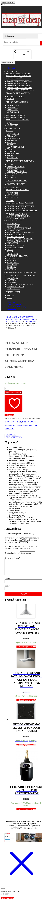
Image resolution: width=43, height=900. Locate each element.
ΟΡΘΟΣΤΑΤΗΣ (13, 112)
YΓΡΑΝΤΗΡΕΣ (13, 226)
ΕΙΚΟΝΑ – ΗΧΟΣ (13, 292)
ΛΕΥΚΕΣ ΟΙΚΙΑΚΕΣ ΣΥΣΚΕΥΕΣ (20, 161)
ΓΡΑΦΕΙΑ (11, 151)
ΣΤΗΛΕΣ (10, 156)
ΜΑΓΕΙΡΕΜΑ (12, 125)
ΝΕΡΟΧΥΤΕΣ (12, 193)
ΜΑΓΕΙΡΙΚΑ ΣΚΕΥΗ (15, 234)
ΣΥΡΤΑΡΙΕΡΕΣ (13, 134)
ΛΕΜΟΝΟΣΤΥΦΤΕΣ (15, 230)
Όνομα (8, 578)
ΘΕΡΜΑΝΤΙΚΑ (13, 289)
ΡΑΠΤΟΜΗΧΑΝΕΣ (15, 247)
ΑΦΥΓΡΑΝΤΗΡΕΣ (13, 187)
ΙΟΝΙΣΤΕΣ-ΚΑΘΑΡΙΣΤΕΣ (16, 214)
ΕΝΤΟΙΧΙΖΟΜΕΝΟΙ (14, 321)
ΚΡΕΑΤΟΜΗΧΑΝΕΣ (15, 237)
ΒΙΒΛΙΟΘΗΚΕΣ (13, 138)
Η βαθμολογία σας (12, 553)
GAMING (10, 201)
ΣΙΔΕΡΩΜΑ (12, 269)
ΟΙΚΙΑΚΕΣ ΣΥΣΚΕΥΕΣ (23, 317)
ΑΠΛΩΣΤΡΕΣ (12, 243)
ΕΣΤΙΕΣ (10, 250)
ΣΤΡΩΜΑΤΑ (12, 136)
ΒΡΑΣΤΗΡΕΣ (12, 254)
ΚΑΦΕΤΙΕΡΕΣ (13, 263)
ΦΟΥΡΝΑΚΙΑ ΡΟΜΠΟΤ (17, 83)
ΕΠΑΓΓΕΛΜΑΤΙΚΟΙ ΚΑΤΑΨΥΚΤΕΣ (22, 210)
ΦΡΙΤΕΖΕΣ (11, 267)
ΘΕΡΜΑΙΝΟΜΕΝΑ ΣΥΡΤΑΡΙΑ (18, 73)
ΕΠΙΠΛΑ (9, 131)
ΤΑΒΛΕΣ (10, 145)
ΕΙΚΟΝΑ (10, 295)
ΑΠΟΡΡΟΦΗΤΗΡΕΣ (15, 171)
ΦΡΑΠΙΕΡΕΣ (12, 265)
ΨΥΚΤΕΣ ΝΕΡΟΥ (13, 128)
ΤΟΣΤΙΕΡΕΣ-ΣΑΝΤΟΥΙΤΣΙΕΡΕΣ (20, 239)
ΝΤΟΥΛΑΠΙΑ (12, 158)
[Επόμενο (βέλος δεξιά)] (4, 888)
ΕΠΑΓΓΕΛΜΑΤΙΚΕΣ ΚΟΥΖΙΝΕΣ (20, 206)
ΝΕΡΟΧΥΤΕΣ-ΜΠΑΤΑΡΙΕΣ (17, 190)
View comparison (7, 898)
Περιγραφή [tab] (11, 435)
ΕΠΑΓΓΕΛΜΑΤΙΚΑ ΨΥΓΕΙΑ (19, 208)
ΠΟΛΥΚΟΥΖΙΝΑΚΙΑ (15, 167)
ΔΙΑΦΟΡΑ (12, 309)
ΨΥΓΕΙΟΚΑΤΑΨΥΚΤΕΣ (17, 173)
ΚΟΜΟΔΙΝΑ (12, 140)
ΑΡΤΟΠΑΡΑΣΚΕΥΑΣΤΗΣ (17, 241)
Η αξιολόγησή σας (12, 558)
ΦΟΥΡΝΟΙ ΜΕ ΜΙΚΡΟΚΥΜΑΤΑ (20, 90)
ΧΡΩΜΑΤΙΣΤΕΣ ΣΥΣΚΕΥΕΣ (17, 120)
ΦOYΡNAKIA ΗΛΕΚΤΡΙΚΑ (18, 85)
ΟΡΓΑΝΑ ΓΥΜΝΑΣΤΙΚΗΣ (17, 102)
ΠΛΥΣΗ (10, 164)
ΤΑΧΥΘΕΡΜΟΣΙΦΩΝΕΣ (16, 218)
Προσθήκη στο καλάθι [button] (27, 647)
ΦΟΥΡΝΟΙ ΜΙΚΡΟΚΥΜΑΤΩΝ (19, 81)
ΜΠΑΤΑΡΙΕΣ (12, 195)
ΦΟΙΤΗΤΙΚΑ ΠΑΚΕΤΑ (15, 115)
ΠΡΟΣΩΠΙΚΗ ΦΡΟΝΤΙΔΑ (18, 256)
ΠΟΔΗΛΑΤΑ (12, 110)
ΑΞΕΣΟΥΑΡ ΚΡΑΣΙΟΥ (16, 184)
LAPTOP (10, 99)
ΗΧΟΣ (9, 298)
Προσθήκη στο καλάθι (13, 392)
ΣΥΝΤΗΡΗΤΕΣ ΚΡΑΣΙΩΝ (16, 181)
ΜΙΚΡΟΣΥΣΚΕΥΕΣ (14, 220)
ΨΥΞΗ (9, 123)
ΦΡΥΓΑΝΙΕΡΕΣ (13, 224)
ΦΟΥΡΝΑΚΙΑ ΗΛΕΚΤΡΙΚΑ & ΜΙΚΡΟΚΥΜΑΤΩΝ (18, 77)
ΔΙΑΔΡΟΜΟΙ (12, 108)
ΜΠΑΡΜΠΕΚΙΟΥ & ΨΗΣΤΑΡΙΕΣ (20, 232)
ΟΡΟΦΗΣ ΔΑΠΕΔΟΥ (15, 287)
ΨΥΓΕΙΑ (10, 175)
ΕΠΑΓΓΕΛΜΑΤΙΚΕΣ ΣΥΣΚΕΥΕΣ (19, 203)
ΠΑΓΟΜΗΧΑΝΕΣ (13, 71)
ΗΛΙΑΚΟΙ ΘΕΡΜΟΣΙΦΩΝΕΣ (18, 216)
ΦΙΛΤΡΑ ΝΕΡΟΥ (14, 197)
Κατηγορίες (12, 68)
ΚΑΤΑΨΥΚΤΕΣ (13, 177)
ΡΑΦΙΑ (10, 149)
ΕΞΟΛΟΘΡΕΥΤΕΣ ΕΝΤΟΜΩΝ (19, 228)
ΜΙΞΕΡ (10, 252)
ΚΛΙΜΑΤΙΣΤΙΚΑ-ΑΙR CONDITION (21, 276)
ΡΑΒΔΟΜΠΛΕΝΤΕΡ (15, 245)
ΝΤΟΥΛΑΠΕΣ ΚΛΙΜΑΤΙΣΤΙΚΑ (20, 284)
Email (7, 586)
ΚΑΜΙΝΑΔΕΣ (30, 321)
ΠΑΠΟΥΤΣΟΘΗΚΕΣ (15, 147)
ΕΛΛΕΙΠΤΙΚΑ (13, 105)
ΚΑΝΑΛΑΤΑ (12, 278)
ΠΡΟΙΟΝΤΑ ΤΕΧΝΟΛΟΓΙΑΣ (18, 93)
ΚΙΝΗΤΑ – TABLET (15, 97)
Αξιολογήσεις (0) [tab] (14, 437)
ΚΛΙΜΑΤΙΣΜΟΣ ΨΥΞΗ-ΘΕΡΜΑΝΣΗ (21, 272)
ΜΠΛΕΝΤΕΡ (12, 260)
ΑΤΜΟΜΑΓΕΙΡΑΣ (14, 258)
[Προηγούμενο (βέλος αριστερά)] (2, 888)
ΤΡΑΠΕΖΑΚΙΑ (13, 153)
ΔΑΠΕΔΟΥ (11, 282)
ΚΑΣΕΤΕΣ (11, 280)
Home (8, 317)
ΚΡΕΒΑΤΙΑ (11, 143)
